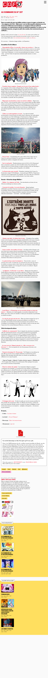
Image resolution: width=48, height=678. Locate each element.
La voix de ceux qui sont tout (11, 318)
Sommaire (12, 17)
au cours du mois (21, 34)
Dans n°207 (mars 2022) (8, 580)
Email (19, 469)
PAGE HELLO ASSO (31, 462)
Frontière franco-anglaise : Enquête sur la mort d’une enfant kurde (20, 86)
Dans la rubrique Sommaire (7, 522)
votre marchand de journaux (19, 37)
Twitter (9, 469)
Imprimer (25, 469)
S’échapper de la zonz (8, 401)
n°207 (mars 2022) (8, 479)
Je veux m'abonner (5, 495)
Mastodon (14, 469)
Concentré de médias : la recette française (13, 187)
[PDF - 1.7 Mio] (20, 433)
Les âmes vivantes (11, 413)
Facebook (4, 469)
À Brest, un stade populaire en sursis (12, 113)
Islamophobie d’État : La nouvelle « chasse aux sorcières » (18, 47)
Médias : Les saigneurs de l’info (10, 182)
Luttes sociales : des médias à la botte (12, 249)
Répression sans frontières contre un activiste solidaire (17, 101)
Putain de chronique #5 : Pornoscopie (12, 352)
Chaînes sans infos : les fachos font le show (13, 238)
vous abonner (32, 37)
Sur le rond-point (7, 163)
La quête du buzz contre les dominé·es (12, 261)
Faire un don (4, 498)
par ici (12, 424)
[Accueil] (12, 4)
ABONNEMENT (18, 462)
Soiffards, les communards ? (10, 331)
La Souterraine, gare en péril (10, 171)
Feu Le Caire (5, 156)
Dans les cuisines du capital (9, 367)
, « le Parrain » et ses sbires (13, 270)
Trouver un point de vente (6, 493)
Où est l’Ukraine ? (13, 417)
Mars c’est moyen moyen (15, 420)
